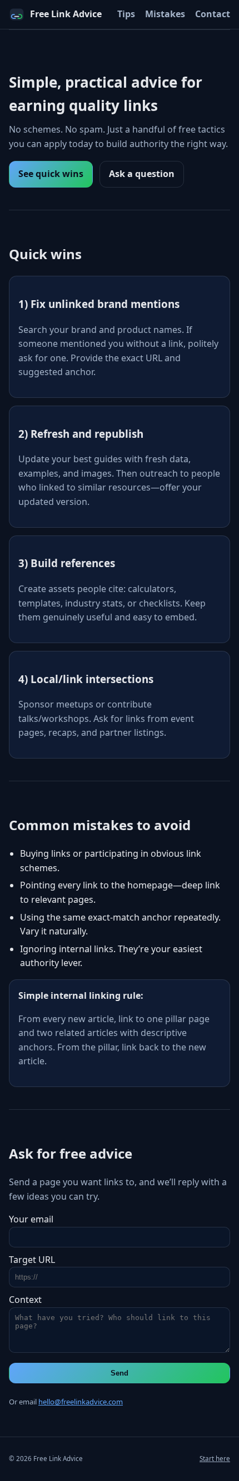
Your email (31, 1219)
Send (119, 1373)
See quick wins (50, 174)
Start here (215, 1458)
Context (25, 1299)
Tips (126, 14)
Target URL (32, 1259)
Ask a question (142, 174)
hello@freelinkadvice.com (80, 1402)
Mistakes (165, 14)
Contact (212, 14)
